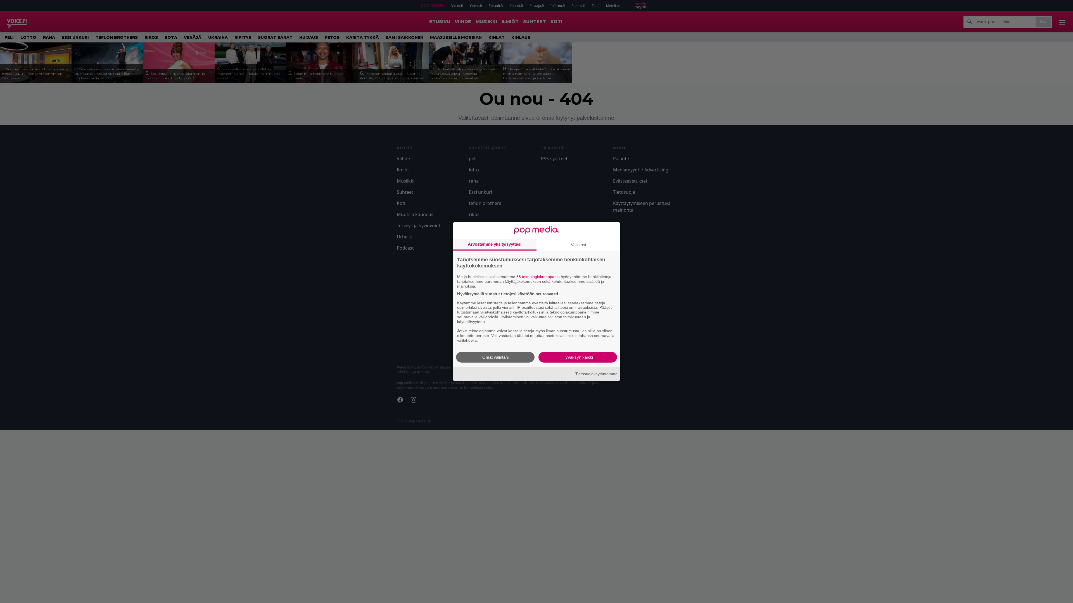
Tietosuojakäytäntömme (596, 374)
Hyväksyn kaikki (577, 357)
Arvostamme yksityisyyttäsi (494, 244)
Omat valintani (495, 357)
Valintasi (578, 244)
